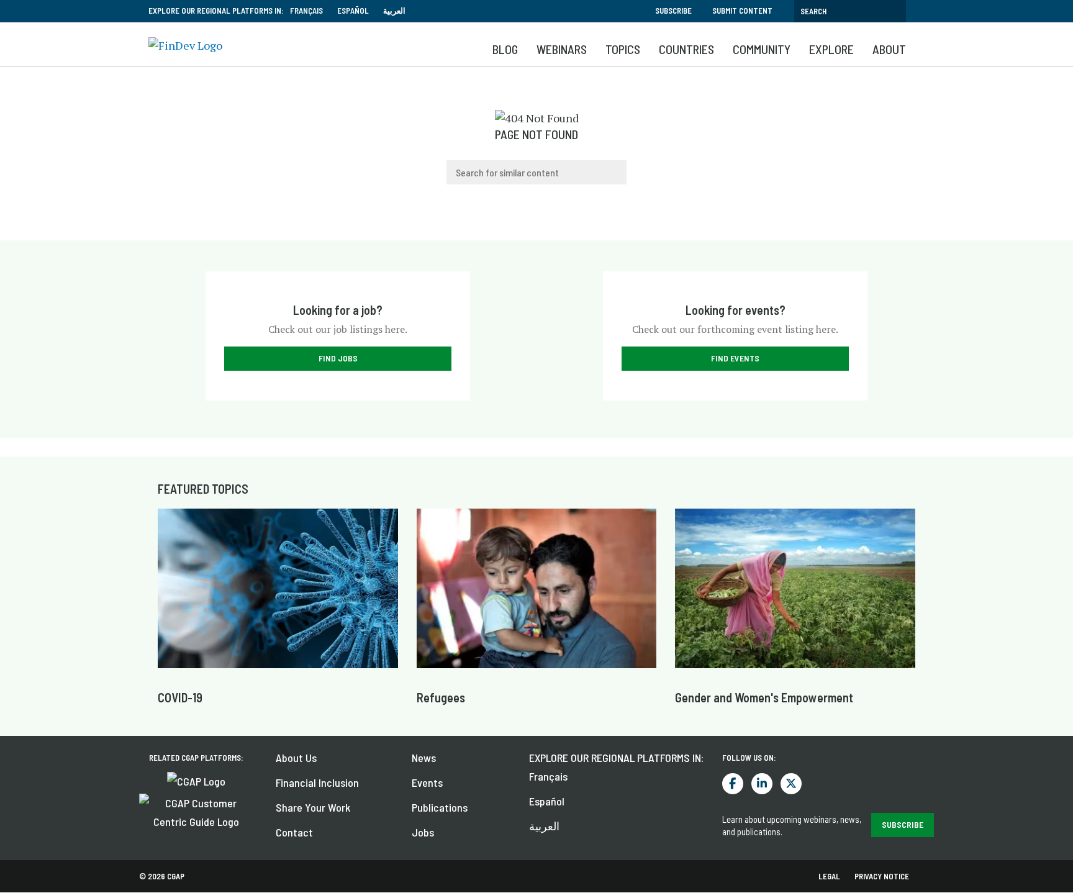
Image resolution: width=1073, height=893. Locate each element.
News (424, 757)
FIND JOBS (338, 358)
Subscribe (673, 11)
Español (353, 11)
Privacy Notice (881, 876)
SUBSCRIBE (902, 824)
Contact (294, 832)
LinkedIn (761, 783)
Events (427, 782)
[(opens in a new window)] (196, 779)
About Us (296, 757)
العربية (394, 11)
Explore (831, 49)
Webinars (561, 49)
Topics (622, 49)
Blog (505, 49)
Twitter (791, 783)
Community (761, 49)
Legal (829, 876)
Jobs (423, 832)
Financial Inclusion (317, 782)
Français (306, 11)
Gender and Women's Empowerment (764, 697)
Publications (440, 807)
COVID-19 (180, 697)
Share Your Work (313, 807)
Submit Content (742, 11)
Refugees (441, 697)
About (889, 49)
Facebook (732, 783)
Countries (686, 49)
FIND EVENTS (735, 358)
